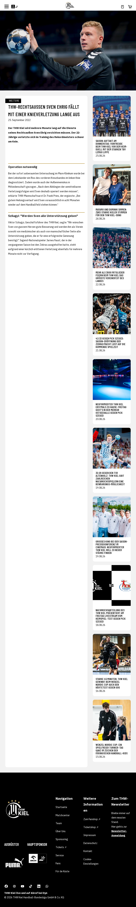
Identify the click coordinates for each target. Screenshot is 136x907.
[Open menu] (6, 6)
